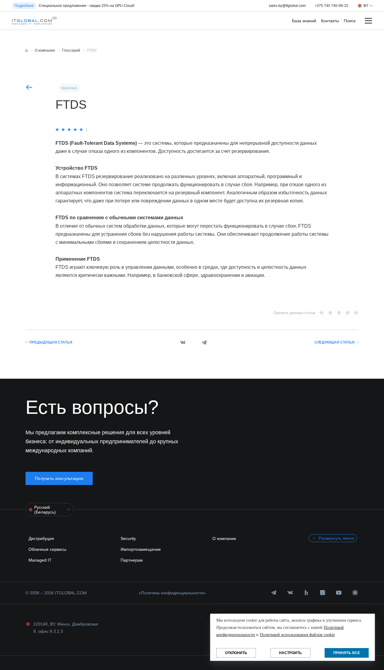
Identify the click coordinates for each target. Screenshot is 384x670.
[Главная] (27, 50)
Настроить (290, 653)
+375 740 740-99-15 (331, 6)
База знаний (304, 21)
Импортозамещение (141, 549)
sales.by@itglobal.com (287, 6)
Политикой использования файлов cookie (297, 634)
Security (128, 538)
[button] (32, 21)
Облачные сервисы (47, 549)
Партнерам (132, 560)
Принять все (346, 653)
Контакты (330, 21)
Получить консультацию (59, 478)
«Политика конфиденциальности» (172, 592)
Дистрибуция (41, 538)
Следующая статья (334, 342)
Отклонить (236, 653)
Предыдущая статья (50, 342)
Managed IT (40, 560)
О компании (224, 538)
